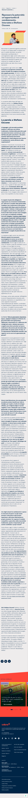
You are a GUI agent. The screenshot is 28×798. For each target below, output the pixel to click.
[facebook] (3, 738)
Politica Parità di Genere (7, 787)
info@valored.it (5, 769)
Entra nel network (18, 747)
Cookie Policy (5, 783)
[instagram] (13, 738)
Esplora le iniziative (6, 750)
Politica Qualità (5, 789)
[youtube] (16, 738)
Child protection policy (7, 781)
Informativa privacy (6, 779)
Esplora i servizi (5, 748)
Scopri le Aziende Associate (20, 749)
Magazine (4, 756)
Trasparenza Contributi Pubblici (9, 785)
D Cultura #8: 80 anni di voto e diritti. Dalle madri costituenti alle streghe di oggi (12, 699)
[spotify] (19, 738)
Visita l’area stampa (18, 752)
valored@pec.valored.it (7, 770)
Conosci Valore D (5, 753)
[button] (2, 661)
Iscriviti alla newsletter (19, 744)
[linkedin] (6, 738)
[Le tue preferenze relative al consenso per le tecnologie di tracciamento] (25, 795)
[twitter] (9, 738)
